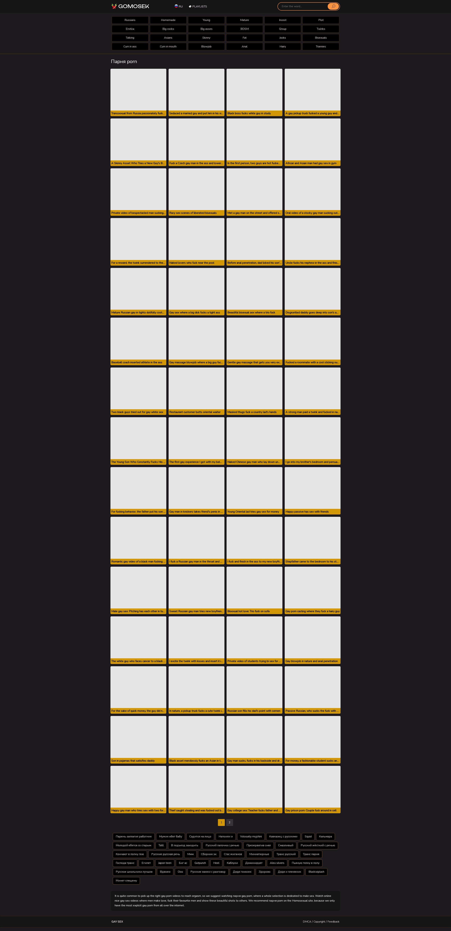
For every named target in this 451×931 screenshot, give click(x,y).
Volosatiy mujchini (251, 836)
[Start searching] (333, 6)
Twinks (321, 29)
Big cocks (168, 29)
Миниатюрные (259, 854)
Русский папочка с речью (222, 845)
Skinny (206, 38)
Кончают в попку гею (130, 854)
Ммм (190, 854)
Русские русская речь (165, 854)
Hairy (283, 46)
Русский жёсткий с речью (318, 845)
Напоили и (226, 836)
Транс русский (286, 854)
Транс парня (311, 854)
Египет (146, 863)
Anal (244, 46)
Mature (244, 20)
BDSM (244, 29)
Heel (216, 863)
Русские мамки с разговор (208, 872)
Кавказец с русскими (283, 836)
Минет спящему (126, 881)
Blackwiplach (316, 872)
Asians (168, 38)
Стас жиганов (233, 854)
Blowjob (206, 46)
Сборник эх (209, 854)
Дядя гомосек (242, 872)
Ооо (180, 872)
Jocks (282, 38)
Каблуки (232, 863)
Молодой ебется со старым (133, 845)
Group (282, 29)
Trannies (321, 46)
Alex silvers (277, 863)
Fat (245, 38)
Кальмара (325, 836)
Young (206, 20)
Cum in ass (130, 46)
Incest (282, 20)
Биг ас (183, 863)
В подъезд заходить (184, 845)
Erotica (130, 29)
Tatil (161, 845)
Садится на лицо (200, 836)
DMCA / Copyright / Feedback (321, 922)
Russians (130, 20)
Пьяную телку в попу (305, 863)
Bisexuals (321, 38)
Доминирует (253, 863)
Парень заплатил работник (134, 836)
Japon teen (164, 863)
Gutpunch (200, 863)
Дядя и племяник (289, 872)
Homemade (168, 20)
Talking (130, 38)
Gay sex (117, 922)
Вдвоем (165, 872)
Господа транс (125, 863)
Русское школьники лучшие (134, 872)
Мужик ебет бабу (170, 836)
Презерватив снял (258, 845)
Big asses (206, 29)
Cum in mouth (168, 46)
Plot (321, 20)
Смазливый (285, 845)
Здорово (264, 872)
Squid (308, 836)
